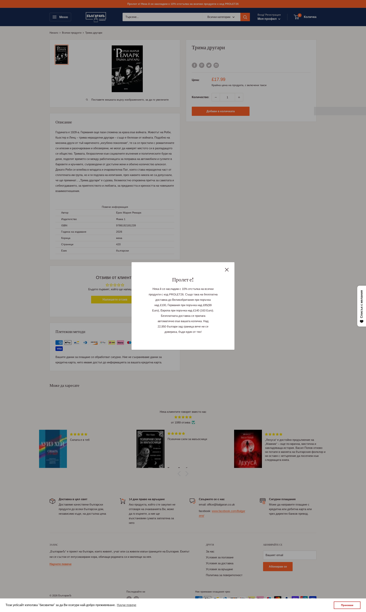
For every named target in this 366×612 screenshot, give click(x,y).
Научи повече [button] (126, 605)
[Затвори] (227, 269)
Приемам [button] (347, 605)
